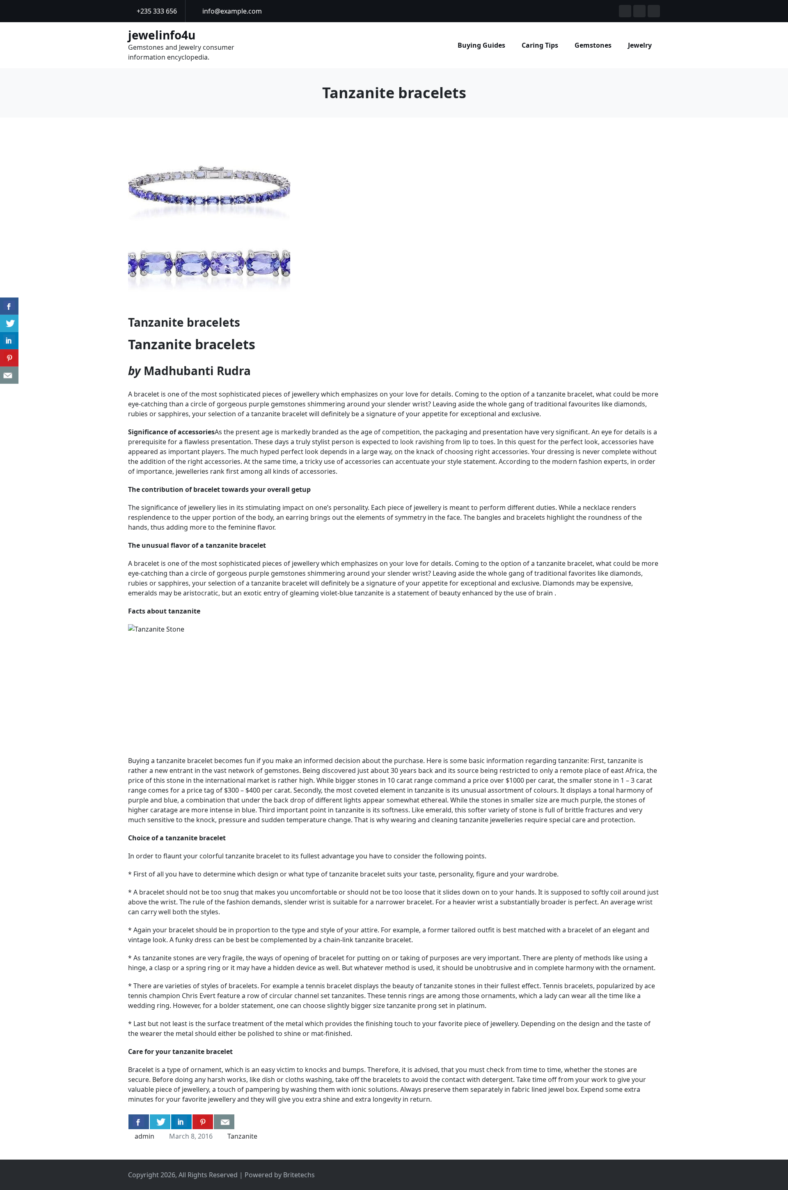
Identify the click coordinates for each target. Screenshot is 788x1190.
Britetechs (299, 1174)
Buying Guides (481, 45)
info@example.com (231, 11)
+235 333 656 (156, 11)
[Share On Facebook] (138, 1121)
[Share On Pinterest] (202, 1121)
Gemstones (593, 45)
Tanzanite (242, 1136)
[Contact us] (224, 1121)
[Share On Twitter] (160, 1121)
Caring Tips (540, 45)
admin (144, 1136)
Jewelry (640, 45)
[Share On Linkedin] (181, 1121)
